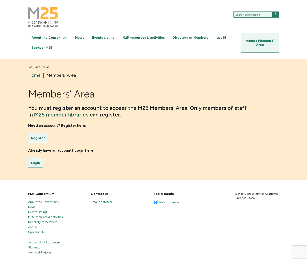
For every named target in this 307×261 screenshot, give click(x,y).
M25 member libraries (62, 114)
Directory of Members (190, 38)
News (79, 38)
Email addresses (102, 202)
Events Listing (103, 38)
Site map (34, 247)
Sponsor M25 (42, 48)
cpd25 (221, 38)
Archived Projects (40, 252)
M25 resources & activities (143, 38)
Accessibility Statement (44, 242)
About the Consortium (49, 38)
